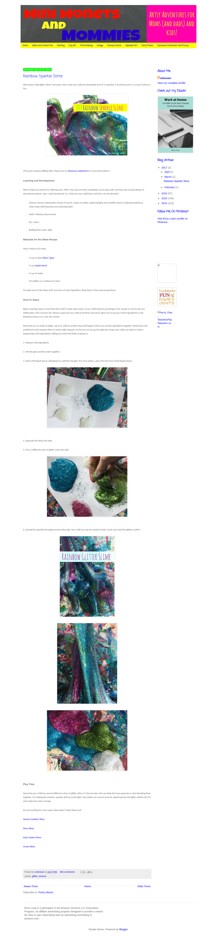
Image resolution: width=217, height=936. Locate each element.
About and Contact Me (42, 45)
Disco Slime (28, 828)
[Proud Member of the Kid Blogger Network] (166, 281)
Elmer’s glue (48, 258)
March (168, 176)
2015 (164, 198)
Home (25, 45)
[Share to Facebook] (88, 872)
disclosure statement (78, 171)
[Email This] (81, 872)
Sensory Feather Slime (33, 819)
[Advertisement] (70, 57)
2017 (164, 167)
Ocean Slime (29, 847)
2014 (164, 203)
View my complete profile (171, 83)
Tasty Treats (147, 45)
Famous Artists (114, 45)
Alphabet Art (131, 45)
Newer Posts (31, 886)
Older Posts (144, 886)
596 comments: (68, 872)
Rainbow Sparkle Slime (43, 76)
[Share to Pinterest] (91, 872)
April (167, 172)
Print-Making (86, 45)
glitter (34, 876)
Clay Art (72, 45)
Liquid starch (41, 266)
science (42, 876)
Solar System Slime (32, 837)
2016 (164, 193)
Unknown (165, 78)
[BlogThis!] (84, 872)
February (170, 187)
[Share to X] (86, 872)
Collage (100, 45)
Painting (60, 45)
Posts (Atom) (46, 892)
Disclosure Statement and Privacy (172, 45)
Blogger (123, 929)
